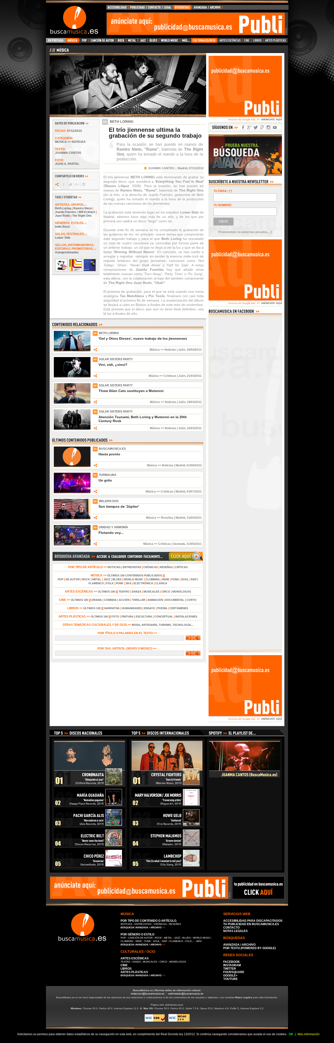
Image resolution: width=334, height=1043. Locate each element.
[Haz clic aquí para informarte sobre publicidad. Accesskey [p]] (258, 897)
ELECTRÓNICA (143, 583)
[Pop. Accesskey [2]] (84, 41)
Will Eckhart (86, 212)
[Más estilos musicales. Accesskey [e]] (185, 41)
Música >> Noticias (70, 142)
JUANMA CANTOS (161, 168)
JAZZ (106, 579)
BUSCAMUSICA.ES (112, 448)
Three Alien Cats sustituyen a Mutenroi (131, 391)
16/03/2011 (194, 428)
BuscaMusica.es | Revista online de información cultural (166, 990)
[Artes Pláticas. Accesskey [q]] (275, 41)
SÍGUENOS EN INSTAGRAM (268, 127)
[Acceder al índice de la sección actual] (107, 52)
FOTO (115, 616)
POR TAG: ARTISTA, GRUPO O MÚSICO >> (128, 648)
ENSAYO (149, 608)
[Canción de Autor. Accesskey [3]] (102, 41)
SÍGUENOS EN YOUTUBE (275, 127)
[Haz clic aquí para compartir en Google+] (76, 184)
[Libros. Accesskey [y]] (257, 41)
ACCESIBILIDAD (117, 8)
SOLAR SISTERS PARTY (116, 359)
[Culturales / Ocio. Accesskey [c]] (204, 41)
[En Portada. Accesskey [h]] (56, 41)
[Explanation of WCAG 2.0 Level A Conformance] (179, 1021)
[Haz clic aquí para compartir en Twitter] (70, 184)
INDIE (165, 579)
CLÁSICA (161, 583)
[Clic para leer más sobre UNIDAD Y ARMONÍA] (72, 544)
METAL (96, 579)
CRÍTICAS (181, 567)
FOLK (110, 583)
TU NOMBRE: (222, 205)
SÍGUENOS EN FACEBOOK (243, 127)
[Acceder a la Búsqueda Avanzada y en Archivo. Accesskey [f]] (245, 175)
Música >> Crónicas (162, 376)
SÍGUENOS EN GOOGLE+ (249, 127)
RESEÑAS (166, 567)
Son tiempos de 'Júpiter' (119, 506)
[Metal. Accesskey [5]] (132, 41)
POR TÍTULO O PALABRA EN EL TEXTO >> (128, 633)
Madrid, (183, 168)
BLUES (117, 579)
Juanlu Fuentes (65, 212)
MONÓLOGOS (181, 591)
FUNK (175, 579)
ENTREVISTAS (132, 567)
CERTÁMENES (178, 608)
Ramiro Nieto (82, 208)
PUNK (119, 583)
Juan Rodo (62, 215)
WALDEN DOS (109, 501)
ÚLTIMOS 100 (106, 591)
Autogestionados (67, 252)
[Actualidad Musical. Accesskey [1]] (73, 41)
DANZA (136, 591)
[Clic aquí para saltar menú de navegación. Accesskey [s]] (167, 4)
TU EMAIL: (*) (222, 191)
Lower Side (62, 237)
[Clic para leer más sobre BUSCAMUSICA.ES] (72, 466)
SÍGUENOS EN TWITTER (256, 127)
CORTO (192, 599)
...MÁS (198, 941)
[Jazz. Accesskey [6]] (142, 41)
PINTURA (128, 616)
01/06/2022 (194, 465)
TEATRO (124, 591)
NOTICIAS (114, 567)
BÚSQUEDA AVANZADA (198, 8)
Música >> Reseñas (159, 517)
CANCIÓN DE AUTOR (140, 937)
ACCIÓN (124, 599)
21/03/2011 (194, 376)
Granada (179, 544)
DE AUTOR (73, 579)
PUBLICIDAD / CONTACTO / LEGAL (150, 8)
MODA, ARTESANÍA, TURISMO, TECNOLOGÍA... (162, 624)
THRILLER (138, 599)
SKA (128, 583)
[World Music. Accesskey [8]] (169, 41)
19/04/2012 (194, 349)
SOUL (185, 579)
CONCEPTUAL (163, 616)
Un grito (105, 480)
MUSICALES (151, 591)
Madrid (180, 465)
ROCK (86, 579)
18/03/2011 (194, 402)
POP (60, 579)
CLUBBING (152, 579)
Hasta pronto (109, 454)
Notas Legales (243, 997)
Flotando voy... (111, 533)
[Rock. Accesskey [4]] (121, 41)
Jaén (181, 349)
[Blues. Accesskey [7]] (153, 41)
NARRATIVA (112, 608)
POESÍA (162, 608)
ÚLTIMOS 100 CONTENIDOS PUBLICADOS (134, 575)
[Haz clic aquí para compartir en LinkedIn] (83, 184)
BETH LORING (109, 333)
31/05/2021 (194, 517)
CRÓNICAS (150, 567)
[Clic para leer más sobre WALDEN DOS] (72, 518)
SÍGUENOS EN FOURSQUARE (262, 127)
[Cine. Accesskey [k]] (246, 41)
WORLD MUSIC (133, 579)
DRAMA (97, 599)
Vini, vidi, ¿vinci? (113, 365)
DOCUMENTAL (174, 599)
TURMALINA (107, 475)
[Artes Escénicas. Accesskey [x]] (230, 41)
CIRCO (165, 591)
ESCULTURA (144, 616)
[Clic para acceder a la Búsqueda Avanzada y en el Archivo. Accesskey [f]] (127, 560)
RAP (194, 579)
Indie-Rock (62, 226)
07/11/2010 (74, 131)
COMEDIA (110, 599)
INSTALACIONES (186, 616)
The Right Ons (82, 215)
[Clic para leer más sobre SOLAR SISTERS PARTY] (72, 376)
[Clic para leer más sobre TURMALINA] (72, 492)
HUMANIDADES (132, 608)
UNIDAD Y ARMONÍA (113, 527)
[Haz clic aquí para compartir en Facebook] (63, 184)
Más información (309, 1034)
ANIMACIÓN (155, 599)
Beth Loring (63, 208)
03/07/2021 (194, 491)
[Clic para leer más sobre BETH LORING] (72, 350)
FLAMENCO (96, 583)
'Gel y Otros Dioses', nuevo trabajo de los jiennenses (143, 338)
